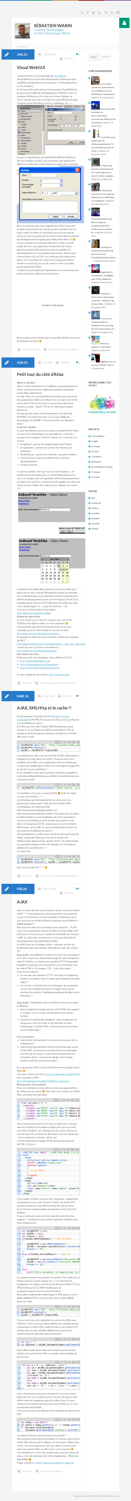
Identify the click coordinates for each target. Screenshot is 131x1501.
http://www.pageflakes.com (35, 660)
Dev (30, 876)
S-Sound (95, 477)
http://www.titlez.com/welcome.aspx (40, 667)
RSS (82, 12)
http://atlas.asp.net (59, 674)
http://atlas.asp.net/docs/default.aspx (37, 650)
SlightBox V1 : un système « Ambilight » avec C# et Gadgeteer (102, 275)
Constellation (97, 436)
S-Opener (96, 472)
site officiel (60, 75)
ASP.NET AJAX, (46, 683)
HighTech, (31, 349)
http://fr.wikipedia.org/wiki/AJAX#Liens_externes (43, 1081)
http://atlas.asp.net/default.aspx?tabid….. (38, 633)
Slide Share (112, 12)
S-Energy (95, 446)
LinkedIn (95, 518)
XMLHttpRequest (71, 876)
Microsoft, (64, 683)
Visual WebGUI (31, 67)
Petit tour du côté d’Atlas (40, 374)
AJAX (22, 901)
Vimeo (106, 12)
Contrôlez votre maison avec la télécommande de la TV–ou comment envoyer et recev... (103, 144)
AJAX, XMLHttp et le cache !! (44, 707)
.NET (38, 349)
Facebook (87, 12)
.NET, (25, 683)
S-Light (94, 441)
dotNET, (57, 349)
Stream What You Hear (102, 467)
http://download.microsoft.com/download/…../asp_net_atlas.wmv (51, 643)
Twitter (93, 12)
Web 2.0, (59, 876)
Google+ (95, 513)
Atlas (29, 683)
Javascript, (65, 349)
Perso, (25, 876)
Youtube (95, 523)
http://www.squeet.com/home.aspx (39, 664)
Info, (24, 349)
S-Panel (95, 451)
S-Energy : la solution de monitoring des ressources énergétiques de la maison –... (103, 254)
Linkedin (99, 12)
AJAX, (51, 349)
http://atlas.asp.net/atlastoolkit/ (34, 613)
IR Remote (96, 461)
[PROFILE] (124, 23)
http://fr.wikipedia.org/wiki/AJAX (62, 1074)
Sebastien (69, 58)
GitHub (94, 528)
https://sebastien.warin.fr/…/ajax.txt (54, 1462)
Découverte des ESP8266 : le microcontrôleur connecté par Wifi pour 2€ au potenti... (103, 116)
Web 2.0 (74, 349)
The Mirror (96, 456)
